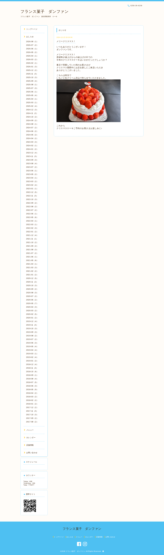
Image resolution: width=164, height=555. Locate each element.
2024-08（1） (32, 124)
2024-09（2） (32, 120)
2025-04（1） (32, 99)
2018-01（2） (32, 404)
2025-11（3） (32, 74)
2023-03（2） (32, 181)
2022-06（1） (32, 214)
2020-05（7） (32, 303)
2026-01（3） (32, 67)
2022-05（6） (32, 217)
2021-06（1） (32, 257)
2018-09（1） (32, 375)
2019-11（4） (32, 325)
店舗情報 (30, 445)
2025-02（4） (32, 106)
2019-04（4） (32, 350)
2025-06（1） (32, 92)
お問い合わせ (31, 453)
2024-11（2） (32, 113)
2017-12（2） (32, 407)
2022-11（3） (32, 196)
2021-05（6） (32, 260)
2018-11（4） (32, 368)
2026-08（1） (32, 41)
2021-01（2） (32, 275)
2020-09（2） (32, 289)
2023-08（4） (32, 163)
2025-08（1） (32, 85)
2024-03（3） (32, 142)
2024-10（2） (32, 117)
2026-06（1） (32, 49)
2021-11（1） (32, 239)
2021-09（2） (32, 246)
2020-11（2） (32, 282)
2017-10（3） (32, 415)
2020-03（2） (32, 311)
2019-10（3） (32, 328)
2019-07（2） (32, 339)
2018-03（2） (32, 397)
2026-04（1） (32, 56)
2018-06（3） (32, 386)
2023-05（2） (32, 174)
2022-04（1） (32, 221)
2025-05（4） (32, 95)
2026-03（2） (32, 59)
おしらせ (30, 37)
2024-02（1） (32, 146)
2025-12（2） (32, 70)
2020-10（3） (32, 285)
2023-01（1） (32, 189)
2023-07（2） (32, 167)
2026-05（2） (32, 52)
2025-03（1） (32, 102)
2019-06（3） (32, 343)
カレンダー (30, 437)
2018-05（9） (32, 389)
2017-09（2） (32, 418)
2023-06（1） (32, 171)
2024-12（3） (32, 110)
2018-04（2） (32, 393)
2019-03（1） (32, 354)
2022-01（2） (32, 232)
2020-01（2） (32, 318)
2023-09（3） (32, 160)
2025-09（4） (32, 81)
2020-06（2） (32, 300)
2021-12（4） (32, 235)
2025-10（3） (32, 77)
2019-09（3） (32, 332)
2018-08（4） (32, 379)
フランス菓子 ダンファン (44, 11)
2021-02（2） (32, 271)
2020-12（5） (32, 278)
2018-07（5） (32, 382)
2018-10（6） (32, 372)
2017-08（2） (32, 422)
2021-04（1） (32, 264)
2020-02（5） (32, 314)
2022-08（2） (32, 206)
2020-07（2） (32, 296)
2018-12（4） (32, 364)
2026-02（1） (32, 63)
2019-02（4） (32, 357)
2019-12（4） (32, 321)
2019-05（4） (32, 346)
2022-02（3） (32, 228)
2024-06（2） (32, 131)
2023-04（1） (32, 178)
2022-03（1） (32, 224)
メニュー (30, 430)
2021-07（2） (32, 253)
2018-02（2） (32, 400)
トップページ (31, 29)
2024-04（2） (32, 138)
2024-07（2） (32, 128)
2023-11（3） (32, 156)
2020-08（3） (32, 293)
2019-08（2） (32, 336)
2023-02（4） (32, 185)
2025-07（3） (32, 88)
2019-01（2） (32, 361)
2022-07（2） (32, 210)
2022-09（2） (32, 203)
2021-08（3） (32, 250)
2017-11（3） (32, 411)
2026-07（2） (32, 45)
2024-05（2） (32, 135)
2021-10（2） (32, 242)
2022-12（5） (32, 192)
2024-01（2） (32, 149)
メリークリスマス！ (66, 41)
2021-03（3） (32, 267)
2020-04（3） (32, 307)
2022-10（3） (32, 199)
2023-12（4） (32, 153)
